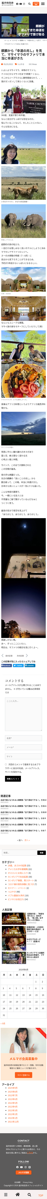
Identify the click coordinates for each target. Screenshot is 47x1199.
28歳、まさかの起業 (17, 865)
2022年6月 (13, 1099)
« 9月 (3, 1023)
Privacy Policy (28, 1182)
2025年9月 (13, 1087)
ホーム (6, 40)
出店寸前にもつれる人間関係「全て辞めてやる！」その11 (23, 806)
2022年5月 (13, 1102)
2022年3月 (13, 1110)
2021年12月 (13, 1121)
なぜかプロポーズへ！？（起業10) (34, 940)
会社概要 (17, 1182)
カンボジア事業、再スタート (21, 880)
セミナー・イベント (17, 887)
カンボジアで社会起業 (18, 876)
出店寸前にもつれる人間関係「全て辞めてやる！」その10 (23, 812)
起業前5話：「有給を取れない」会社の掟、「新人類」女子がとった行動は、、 (35, 916)
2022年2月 (13, 1114)
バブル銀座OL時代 (16, 895)
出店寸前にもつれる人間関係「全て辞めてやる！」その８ (23, 824)
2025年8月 (13, 1091)
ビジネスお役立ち (16, 899)
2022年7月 (13, 1095)
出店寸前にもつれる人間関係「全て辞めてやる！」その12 (23, 800)
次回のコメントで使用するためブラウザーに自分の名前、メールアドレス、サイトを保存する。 (23, 768)
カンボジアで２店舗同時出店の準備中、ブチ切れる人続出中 (35, 954)
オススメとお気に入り (18, 872)
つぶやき (14, 40)
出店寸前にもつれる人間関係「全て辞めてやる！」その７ (23, 830)
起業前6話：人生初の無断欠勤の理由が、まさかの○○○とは (35, 929)
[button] (43, 4)
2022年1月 (13, 1117)
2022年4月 (13, 1106)
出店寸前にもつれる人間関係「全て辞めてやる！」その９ (23, 818)
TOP (40, 1195)
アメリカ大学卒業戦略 (18, 869)
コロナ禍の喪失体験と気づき (21, 884)
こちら (30, 1152)
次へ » (27, 840)
